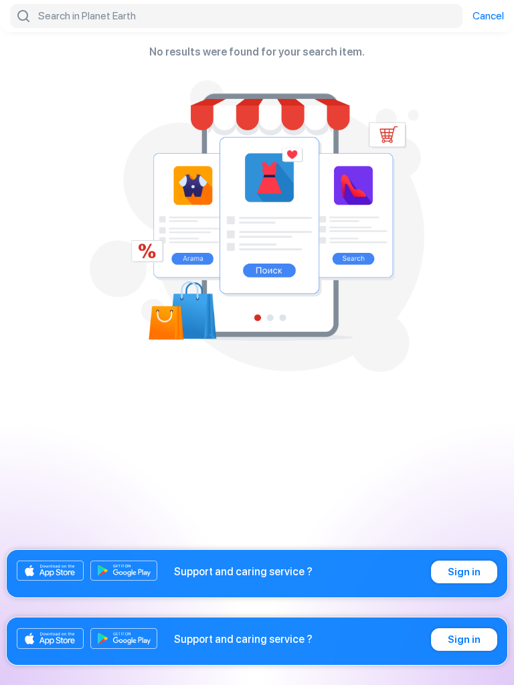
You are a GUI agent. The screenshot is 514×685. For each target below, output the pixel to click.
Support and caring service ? (243, 571)
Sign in (464, 572)
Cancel (488, 16)
